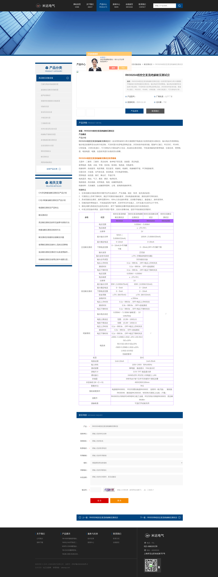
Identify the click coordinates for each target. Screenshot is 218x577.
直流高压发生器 (46, 112)
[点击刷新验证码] (109, 490)
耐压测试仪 (45, 157)
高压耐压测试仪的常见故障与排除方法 (54, 222)
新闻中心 (116, 5)
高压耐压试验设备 (46, 78)
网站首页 (77, 5)
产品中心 (103, 5)
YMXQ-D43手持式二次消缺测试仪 (70, 542)
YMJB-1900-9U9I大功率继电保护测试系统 (70, 554)
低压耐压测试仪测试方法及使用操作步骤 (55, 252)
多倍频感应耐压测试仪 (49, 140)
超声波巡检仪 (45, 95)
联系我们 (142, 5)
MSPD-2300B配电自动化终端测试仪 (70, 546)
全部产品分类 (52, 169)
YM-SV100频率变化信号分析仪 (70, 550)
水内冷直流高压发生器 (49, 129)
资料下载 (40, 542)
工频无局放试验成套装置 (49, 84)
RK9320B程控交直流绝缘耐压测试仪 (162, 517)
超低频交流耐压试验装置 (49, 90)
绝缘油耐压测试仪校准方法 (49, 230)
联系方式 (116, 538)
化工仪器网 (47, 567)
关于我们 (90, 5)
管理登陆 (56, 567)
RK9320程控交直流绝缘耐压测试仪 (103, 517)
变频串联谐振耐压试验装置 (50, 101)
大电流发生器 (45, 118)
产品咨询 (134, 111)
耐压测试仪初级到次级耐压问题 (51, 237)
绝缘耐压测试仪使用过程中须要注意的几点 (55, 259)
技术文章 (91, 538)
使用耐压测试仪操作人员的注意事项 (53, 245)
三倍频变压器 (45, 123)
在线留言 (129, 5)
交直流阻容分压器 (47, 145)
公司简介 (40, 538)
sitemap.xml (65, 567)
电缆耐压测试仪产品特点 (49, 208)
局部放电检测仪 (46, 162)
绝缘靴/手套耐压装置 (48, 134)
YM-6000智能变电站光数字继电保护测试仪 (70, 538)
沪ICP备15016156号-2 (80, 564)
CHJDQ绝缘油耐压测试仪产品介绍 (53, 193)
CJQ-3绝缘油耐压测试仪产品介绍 (52, 200)
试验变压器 (45, 106)
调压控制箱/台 (46, 151)
